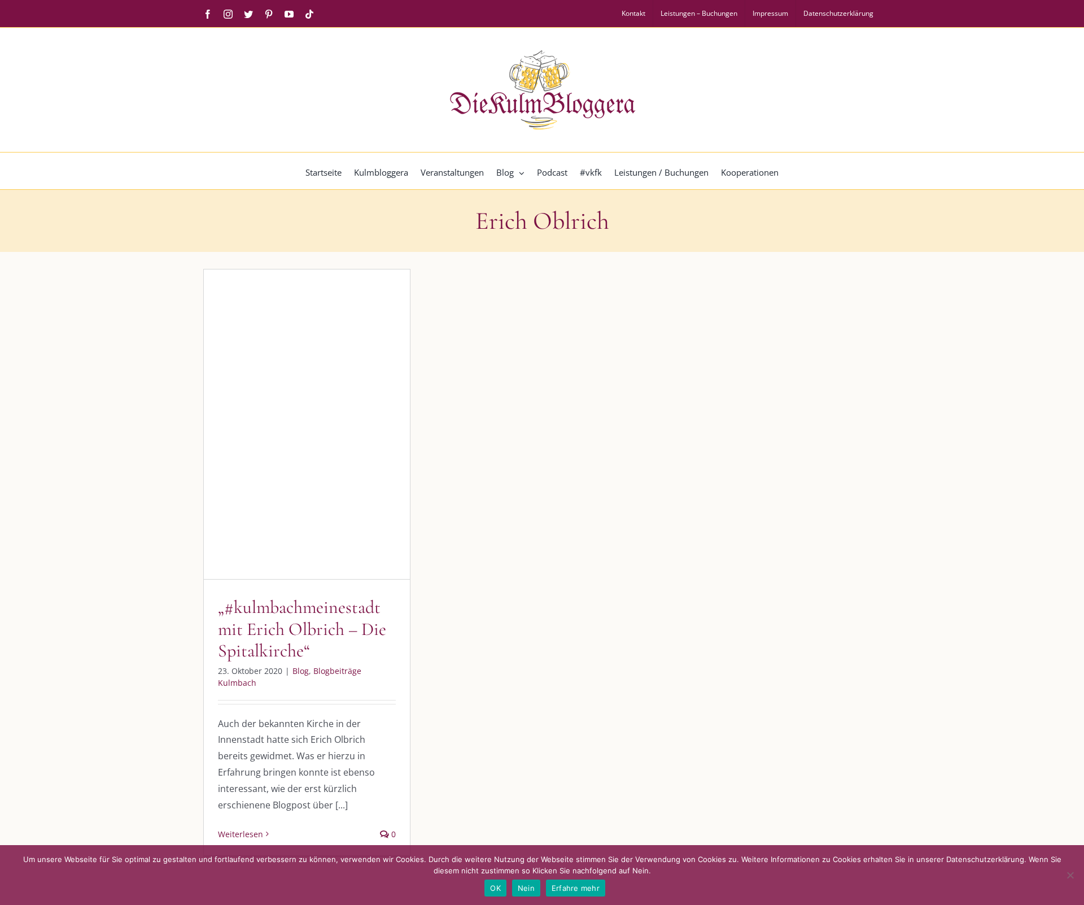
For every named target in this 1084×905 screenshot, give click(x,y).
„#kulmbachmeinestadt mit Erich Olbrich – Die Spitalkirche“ (302, 629)
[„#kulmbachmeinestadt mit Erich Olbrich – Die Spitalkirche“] (307, 424)
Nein (526, 888)
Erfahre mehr (576, 888)
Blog (260, 458)
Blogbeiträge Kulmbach (317, 458)
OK (495, 888)
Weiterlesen (240, 834)
